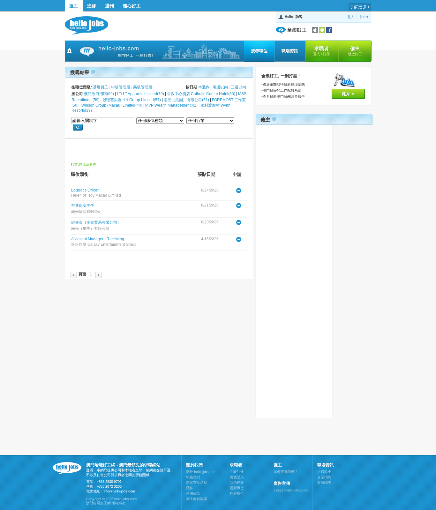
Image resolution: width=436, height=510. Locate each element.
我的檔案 (237, 482)
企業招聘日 (326, 477)
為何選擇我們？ (286, 472)
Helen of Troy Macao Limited (96, 195)
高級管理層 (142, 87)
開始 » (348, 93)
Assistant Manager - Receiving (97, 239)
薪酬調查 (324, 482)
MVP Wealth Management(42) (171, 105)
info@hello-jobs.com (119, 491)
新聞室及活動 (196, 482)
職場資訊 (290, 51)
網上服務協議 (196, 499)
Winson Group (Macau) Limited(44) (111, 105)
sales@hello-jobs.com (291, 490)
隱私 (189, 488)
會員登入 (237, 477)
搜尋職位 (259, 51)
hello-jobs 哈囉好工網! (89, 25)
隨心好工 (132, 5)
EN (365, 17)
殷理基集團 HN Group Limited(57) (131, 100)
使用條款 (193, 493)
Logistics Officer (85, 190)
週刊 (109, 5)
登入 (350, 17)
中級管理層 (120, 87)
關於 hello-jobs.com (201, 472)
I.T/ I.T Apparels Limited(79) (140, 94)
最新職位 (237, 488)
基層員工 (100, 87)
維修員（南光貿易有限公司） (96, 222)
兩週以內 (220, 87)
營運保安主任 (82, 205)
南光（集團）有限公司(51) (186, 100)
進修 (91, 5)
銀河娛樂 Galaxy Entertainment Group (104, 244)
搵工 (73, 5)
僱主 (355, 51)
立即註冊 (237, 472)
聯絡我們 (193, 477)
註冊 (326, 54)
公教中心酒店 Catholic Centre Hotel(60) (201, 94)
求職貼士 (324, 472)
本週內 (204, 87)
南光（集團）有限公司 (90, 228)
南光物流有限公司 (86, 211)
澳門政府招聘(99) (99, 94)
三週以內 (238, 87)
